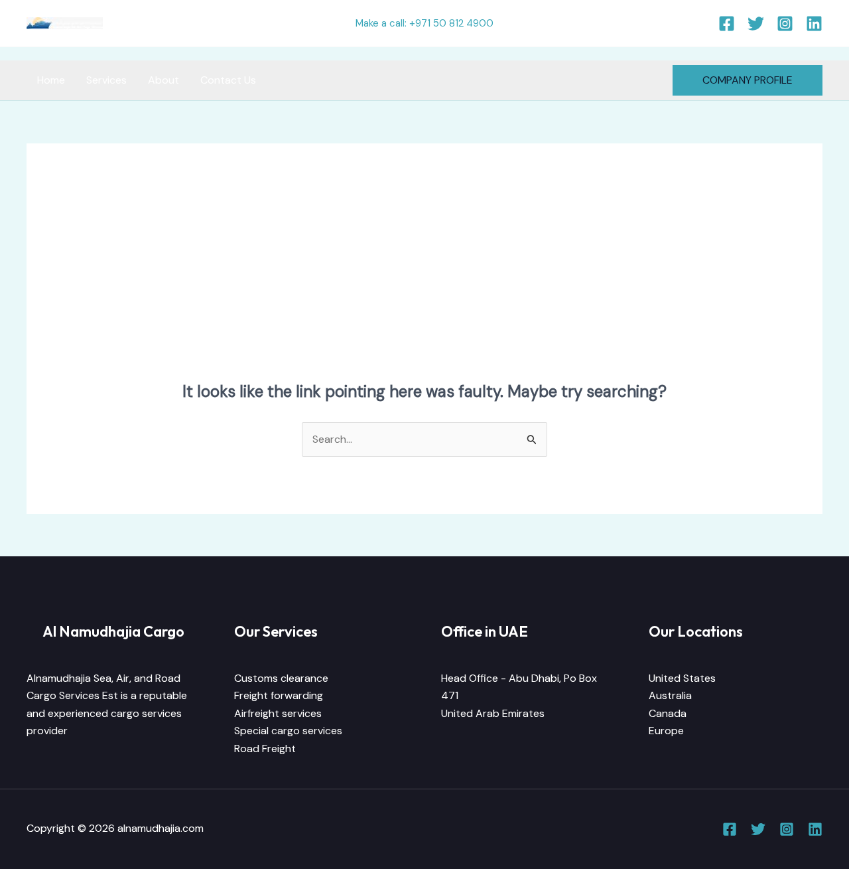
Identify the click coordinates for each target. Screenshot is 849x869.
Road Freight (265, 748)
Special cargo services (288, 731)
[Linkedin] (814, 23)
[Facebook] (726, 23)
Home (51, 80)
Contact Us (228, 80)
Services (106, 80)
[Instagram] (785, 23)
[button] (747, 80)
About (163, 80)
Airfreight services (278, 713)
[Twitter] (756, 23)
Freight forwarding (278, 695)
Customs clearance (281, 678)
